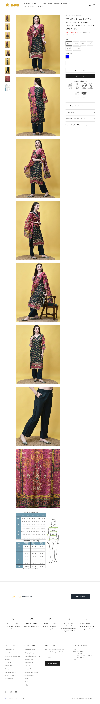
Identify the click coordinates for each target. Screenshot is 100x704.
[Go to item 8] (7, 79)
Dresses (42, 3)
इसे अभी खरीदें (80, 76)
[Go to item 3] (7, 35)
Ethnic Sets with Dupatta (59, 3)
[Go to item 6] (7, 61)
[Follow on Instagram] (11, 692)
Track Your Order (30, 649)
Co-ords (39, 6)
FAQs (26, 685)
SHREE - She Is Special (75, 15)
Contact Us (28, 669)
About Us (27, 666)
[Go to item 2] (7, 26)
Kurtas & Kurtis (31, 3)
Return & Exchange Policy (32, 656)
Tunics (7, 669)
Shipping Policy (29, 653)
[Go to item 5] (7, 53)
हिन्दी (21, 698)
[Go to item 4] (7, 44)
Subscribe (52, 663)
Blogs (26, 682)
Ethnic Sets (29, 6)
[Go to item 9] (7, 87)
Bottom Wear (9, 666)
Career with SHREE (30, 675)
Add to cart (80, 70)
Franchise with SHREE (31, 672)
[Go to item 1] (7, 18)
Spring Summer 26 (10, 672)
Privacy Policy (29, 659)
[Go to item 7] (7, 70)
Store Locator (29, 662)
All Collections (9, 678)
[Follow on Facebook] (6, 692)
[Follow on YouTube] (16, 692)
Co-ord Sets (8, 662)
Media (26, 678)
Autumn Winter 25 (10, 675)
